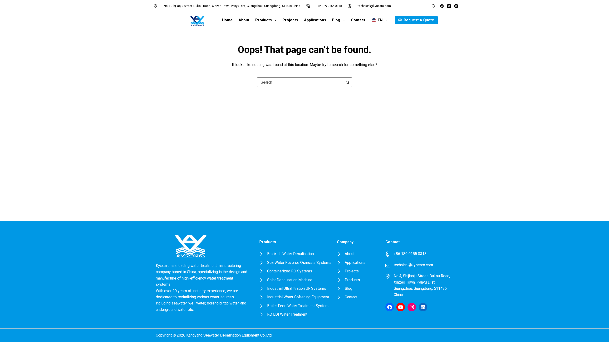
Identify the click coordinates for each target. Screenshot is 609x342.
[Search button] (347, 82)
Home (227, 20)
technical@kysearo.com (374, 6)
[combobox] (300, 82)
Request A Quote (419, 20)
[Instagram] (456, 6)
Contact (358, 20)
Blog (336, 20)
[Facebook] (442, 6)
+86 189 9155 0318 (329, 6)
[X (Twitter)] (449, 6)
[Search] (433, 6)
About (244, 20)
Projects (290, 20)
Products (263, 20)
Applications (315, 20)
